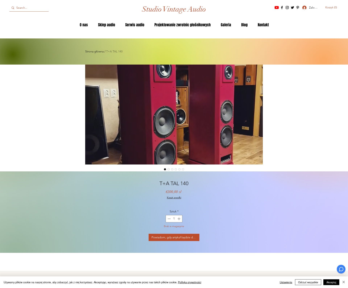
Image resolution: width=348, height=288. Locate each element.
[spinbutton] (174, 218)
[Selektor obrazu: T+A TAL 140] (165, 169)
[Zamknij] (343, 282)
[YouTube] (277, 7)
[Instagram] (287, 7)
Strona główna (94, 51)
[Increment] (179, 218)
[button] (332, 7)
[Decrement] (168, 218)
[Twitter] (292, 7)
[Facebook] (282, 7)
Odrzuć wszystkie (308, 282)
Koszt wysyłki (174, 197)
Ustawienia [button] (286, 282)
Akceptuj (331, 282)
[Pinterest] (298, 7)
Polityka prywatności (189, 282)
